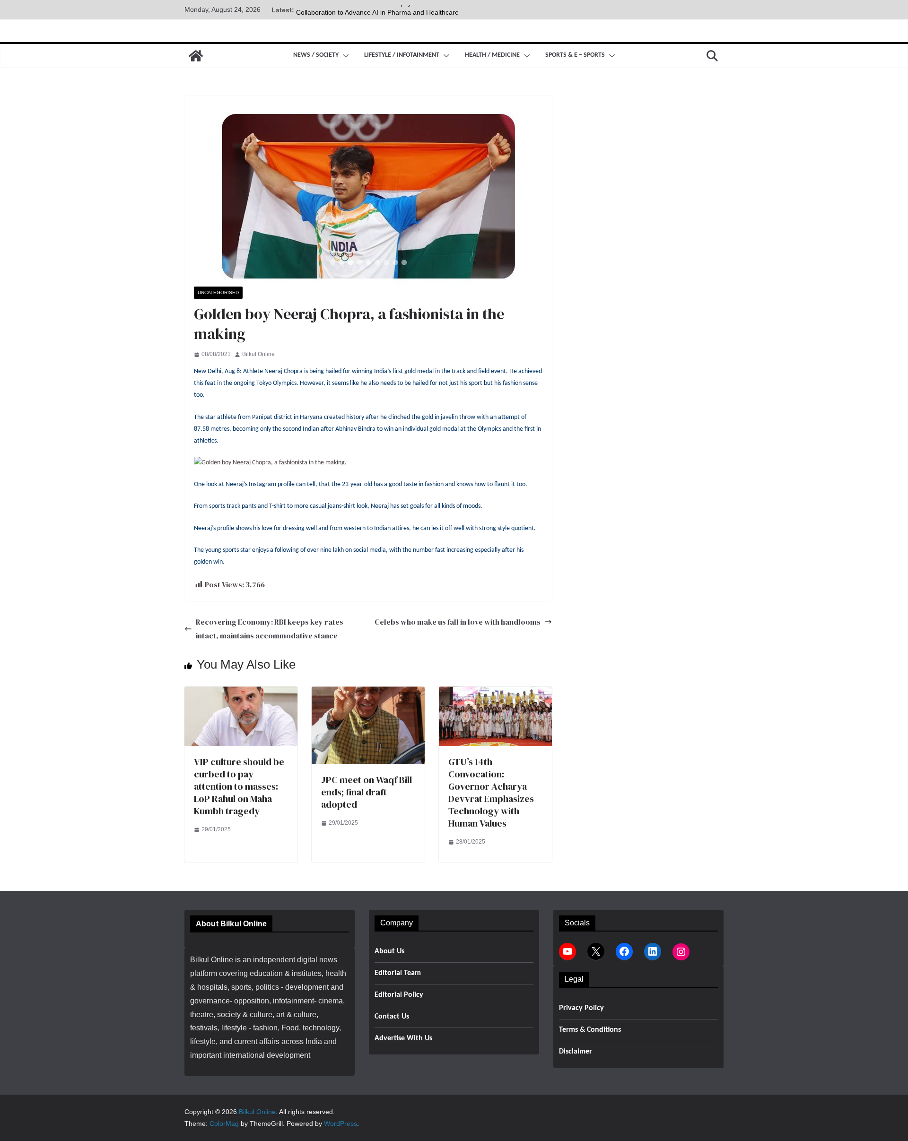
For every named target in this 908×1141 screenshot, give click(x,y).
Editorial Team (398, 973)
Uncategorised (218, 292)
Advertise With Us (403, 1038)
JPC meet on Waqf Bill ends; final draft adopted (366, 792)
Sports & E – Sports (575, 55)
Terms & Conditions (590, 1030)
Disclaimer (575, 1051)
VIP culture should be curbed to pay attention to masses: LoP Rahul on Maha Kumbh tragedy (239, 786)
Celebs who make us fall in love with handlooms (458, 622)
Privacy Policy (581, 1008)
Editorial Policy (399, 995)
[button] (344, 56)
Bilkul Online (258, 354)
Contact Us (392, 1016)
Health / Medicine (492, 55)
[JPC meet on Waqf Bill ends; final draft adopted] (368, 693)
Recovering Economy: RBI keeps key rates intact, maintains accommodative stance (269, 629)
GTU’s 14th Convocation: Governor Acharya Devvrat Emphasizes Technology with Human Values (491, 792)
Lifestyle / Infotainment (401, 55)
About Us (389, 951)
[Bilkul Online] (195, 55)
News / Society (316, 55)
